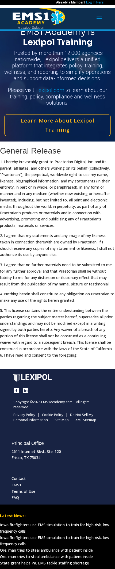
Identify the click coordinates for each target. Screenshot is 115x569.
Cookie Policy (52, 414)
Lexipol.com (50, 90)
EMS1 (16, 484)
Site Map (62, 419)
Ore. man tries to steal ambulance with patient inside (46, 550)
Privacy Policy (24, 414)
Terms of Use (23, 491)
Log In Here (94, 2)
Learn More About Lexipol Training (57, 125)
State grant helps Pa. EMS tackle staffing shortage (44, 563)
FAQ (15, 497)
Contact (18, 478)
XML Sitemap (85, 419)
